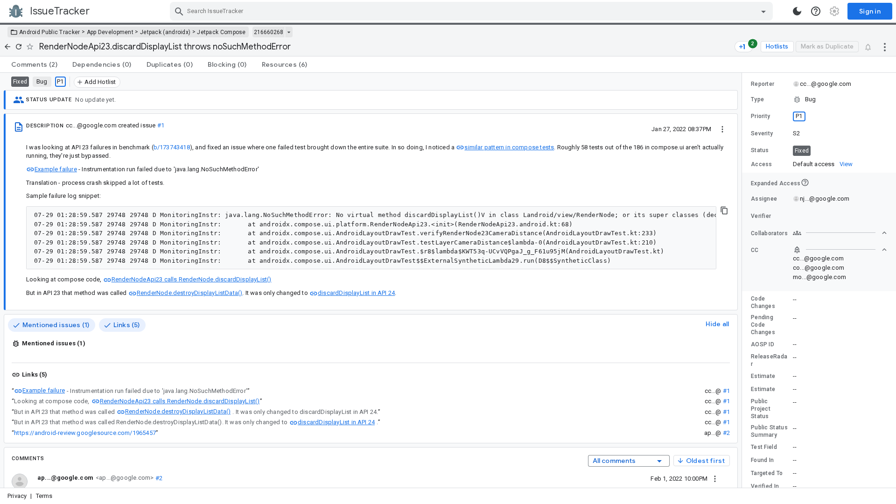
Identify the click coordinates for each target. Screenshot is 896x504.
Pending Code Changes (763, 325)
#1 (160, 125)
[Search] (179, 11)
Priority (760, 116)
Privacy (17, 495)
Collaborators (769, 233)
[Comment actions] (714, 478)
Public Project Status (760, 409)
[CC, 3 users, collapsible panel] (840, 249)
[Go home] (7, 46)
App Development (110, 32)
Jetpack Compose (221, 32)
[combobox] (472, 11)
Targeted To (767, 473)
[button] (819, 99)
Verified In (765, 486)
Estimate (763, 376)
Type (757, 99)
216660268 (268, 32)
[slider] (743, 280)
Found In (762, 460)
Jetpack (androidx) (165, 32)
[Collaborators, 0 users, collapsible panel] (840, 233)
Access (761, 164)
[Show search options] (763, 11)
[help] (815, 11)
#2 (726, 432)
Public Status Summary (769, 431)
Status (760, 150)
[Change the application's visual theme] (797, 11)
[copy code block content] (724, 210)
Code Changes (763, 302)
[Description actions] (722, 128)
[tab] (34, 64)
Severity (762, 133)
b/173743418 (172, 147)
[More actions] (884, 46)
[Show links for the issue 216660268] (289, 32)
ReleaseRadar (769, 360)
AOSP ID (762, 344)
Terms (44, 495)
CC (755, 250)
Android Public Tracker (49, 32)
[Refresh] (18, 46)
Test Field (764, 447)
